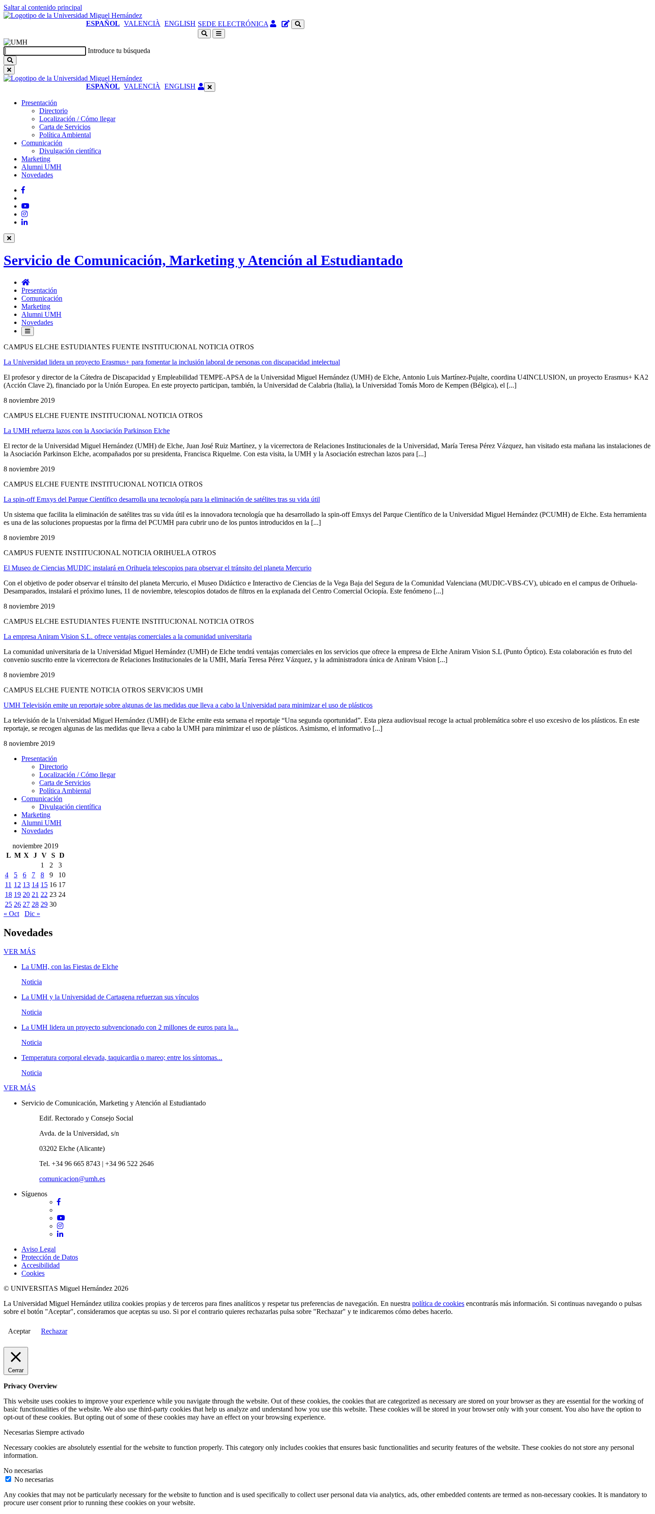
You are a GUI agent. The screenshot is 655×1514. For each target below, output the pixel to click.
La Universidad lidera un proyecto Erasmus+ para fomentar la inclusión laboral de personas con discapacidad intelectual (172, 362)
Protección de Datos (49, 1257)
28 (35, 904)
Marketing (35, 159)
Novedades (37, 175)
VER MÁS (20, 951)
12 (17, 884)
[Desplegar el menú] (219, 33)
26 (17, 904)
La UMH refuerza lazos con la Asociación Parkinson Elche (87, 430)
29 (44, 904)
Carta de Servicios (64, 127)
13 (26, 884)
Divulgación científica (70, 151)
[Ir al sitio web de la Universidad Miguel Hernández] (73, 15)
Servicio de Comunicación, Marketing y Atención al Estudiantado (203, 260)
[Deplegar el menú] (27, 331)
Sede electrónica (233, 24)
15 (44, 884)
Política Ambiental (65, 135)
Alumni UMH (41, 167)
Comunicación (41, 143)
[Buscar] (10, 60)
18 (8, 894)
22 (44, 894)
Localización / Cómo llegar (77, 119)
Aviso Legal (38, 1249)
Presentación (39, 102)
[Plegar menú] (209, 87)
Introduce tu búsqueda (119, 50)
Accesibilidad (40, 1265)
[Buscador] (297, 24)
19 (17, 894)
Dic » (32, 913)
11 (8, 884)
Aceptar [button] (19, 1331)
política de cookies (438, 1303)
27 (26, 904)
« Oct (11, 913)
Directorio (53, 111)
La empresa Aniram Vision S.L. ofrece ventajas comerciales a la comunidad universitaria (128, 636)
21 (35, 894)
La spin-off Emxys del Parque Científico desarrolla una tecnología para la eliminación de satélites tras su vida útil (162, 499)
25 (8, 904)
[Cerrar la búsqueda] (9, 69)
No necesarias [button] (23, 1470)
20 (26, 894)
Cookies (33, 1273)
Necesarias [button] (20, 1432)
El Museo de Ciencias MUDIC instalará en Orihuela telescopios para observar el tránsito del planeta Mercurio (157, 568)
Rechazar (54, 1331)
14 (35, 884)
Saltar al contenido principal (43, 7)
